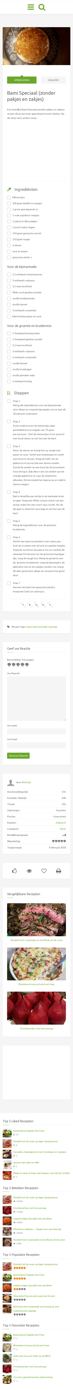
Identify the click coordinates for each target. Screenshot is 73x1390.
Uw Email (12, 739)
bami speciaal (40, 626)
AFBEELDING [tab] (21, 79)
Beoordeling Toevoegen (20, 659)
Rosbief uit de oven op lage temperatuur (35, 1141)
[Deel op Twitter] (30, 605)
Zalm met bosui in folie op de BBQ (31, 1355)
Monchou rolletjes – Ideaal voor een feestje (37, 1229)
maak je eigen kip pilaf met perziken (32, 1218)
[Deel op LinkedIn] (43, 605)
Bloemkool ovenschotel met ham (37, 984)
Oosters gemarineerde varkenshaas (33, 1377)
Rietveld (26, 782)
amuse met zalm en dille (26, 1162)
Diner (63, 828)
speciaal (52, 626)
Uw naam (12, 725)
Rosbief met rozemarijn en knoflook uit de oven (37, 940)
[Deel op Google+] (36, 605)
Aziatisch (61, 822)
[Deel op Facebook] (23, 605)
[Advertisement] (36, 156)
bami (29, 626)
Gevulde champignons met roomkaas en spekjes (39, 1151)
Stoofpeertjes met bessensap (36, 1028)
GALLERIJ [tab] (53, 79)
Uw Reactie (13, 673)
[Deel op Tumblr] (50, 605)
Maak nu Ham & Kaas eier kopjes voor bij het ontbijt (41, 1173)
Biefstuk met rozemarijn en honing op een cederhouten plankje (36, 1308)
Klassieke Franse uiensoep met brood (34, 1295)
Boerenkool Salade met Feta (28, 1130)
